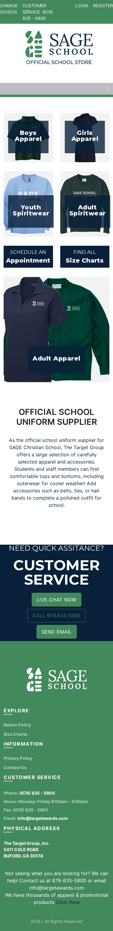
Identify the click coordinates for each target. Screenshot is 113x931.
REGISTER (103, 5)
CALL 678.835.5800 (56, 616)
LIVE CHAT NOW (56, 600)
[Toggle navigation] (107, 89)
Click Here (68, 902)
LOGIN (81, 5)
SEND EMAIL (57, 632)
